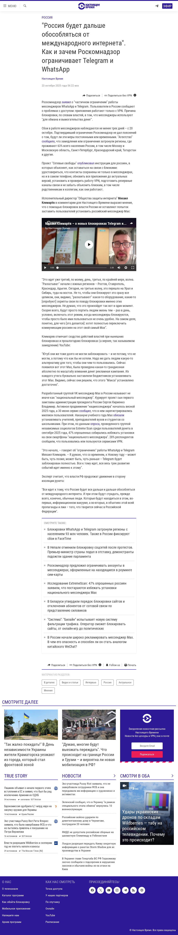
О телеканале (10, 889)
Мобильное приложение (16, 908)
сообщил (85, 411)
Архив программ (11, 922)
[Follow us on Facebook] (92, 890)
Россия (47, 17)
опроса (95, 424)
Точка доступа (54, 889)
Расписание (52, 922)
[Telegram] (156, 6)
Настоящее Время (52, 78)
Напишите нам (10, 915)
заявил (66, 102)
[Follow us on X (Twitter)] (100, 890)
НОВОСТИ (71, 776)
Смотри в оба (135, 776)
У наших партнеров (57, 895)
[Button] (91, 95)
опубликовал (85, 163)
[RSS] (133, 890)
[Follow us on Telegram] (125, 890)
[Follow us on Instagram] (117, 890)
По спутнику (53, 902)
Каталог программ (13, 895)
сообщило (48, 141)
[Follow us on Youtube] (109, 890)
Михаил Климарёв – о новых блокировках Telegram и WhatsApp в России (98, 223)
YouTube (50, 915)
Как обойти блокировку (16, 902)
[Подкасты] (141, 890)
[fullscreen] (132, 267)
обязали (118, 415)
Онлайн (50, 908)
